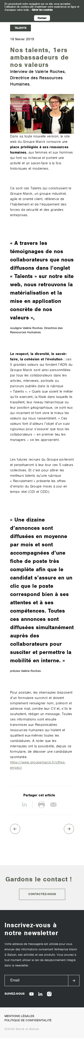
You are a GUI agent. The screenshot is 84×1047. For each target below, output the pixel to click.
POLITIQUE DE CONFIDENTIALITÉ (28, 1020)
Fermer (42, 18)
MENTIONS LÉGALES (19, 1016)
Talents (20, 28)
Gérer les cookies (42, 10)
